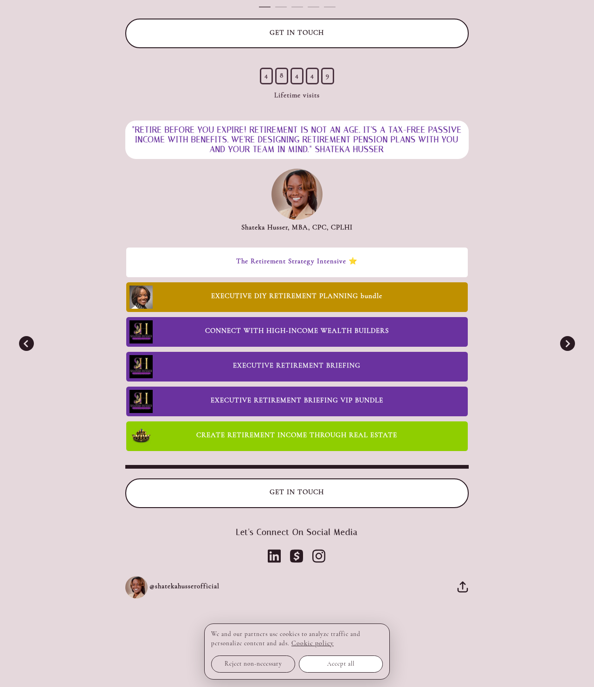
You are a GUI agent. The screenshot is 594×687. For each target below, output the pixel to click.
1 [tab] (267, 7)
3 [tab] (299, 7)
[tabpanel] (297, 308)
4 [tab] (316, 7)
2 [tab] (283, 7)
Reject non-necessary (253, 664)
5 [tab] (332, 7)
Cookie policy (312, 643)
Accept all (341, 664)
